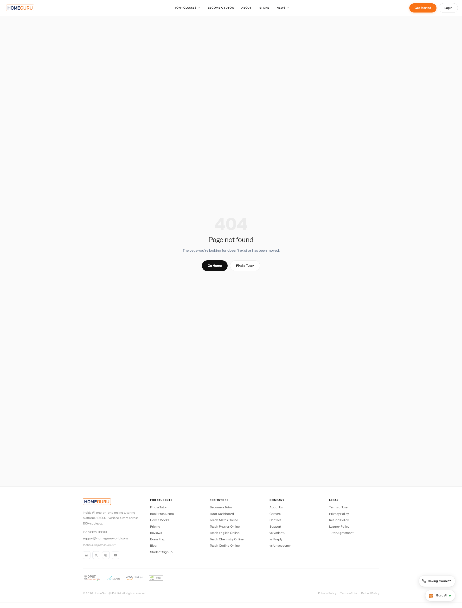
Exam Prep (157, 539)
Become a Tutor (221, 7)
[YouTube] (115, 555)
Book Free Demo (162, 514)
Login (448, 8)
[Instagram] (106, 555)
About (246, 7)
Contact (275, 520)
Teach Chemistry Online (227, 539)
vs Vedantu (277, 533)
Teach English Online (224, 533)
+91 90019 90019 (95, 532)
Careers (275, 514)
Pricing (155, 526)
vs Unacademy (280, 545)
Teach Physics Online (225, 526)
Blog (153, 545)
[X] (96, 555)
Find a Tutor (245, 266)
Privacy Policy (339, 514)
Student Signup (161, 552)
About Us (276, 507)
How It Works (159, 520)
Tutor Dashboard (222, 514)
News (281, 7)
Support (275, 526)
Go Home (215, 266)
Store (264, 7)
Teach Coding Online (225, 545)
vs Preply (276, 539)
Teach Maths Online (224, 520)
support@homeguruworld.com (105, 538)
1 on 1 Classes (186, 7)
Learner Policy (339, 526)
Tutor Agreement (341, 533)
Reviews (156, 533)
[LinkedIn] (86, 555)
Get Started (423, 8)
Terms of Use (338, 507)
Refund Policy (339, 520)
